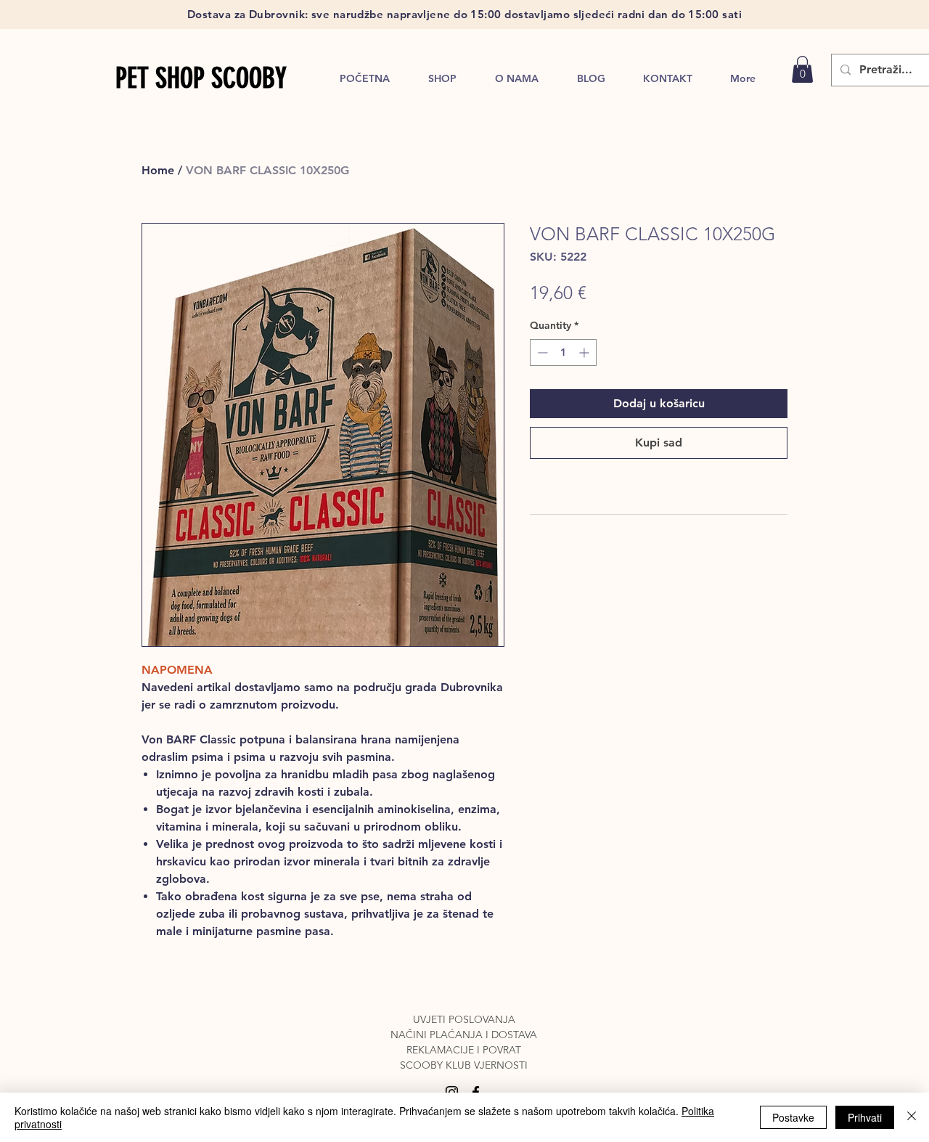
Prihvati (865, 1117)
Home (158, 170)
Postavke (793, 1117)
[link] (802, 69)
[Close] (911, 1117)
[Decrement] (541, 352)
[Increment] (585, 352)
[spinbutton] (563, 352)
